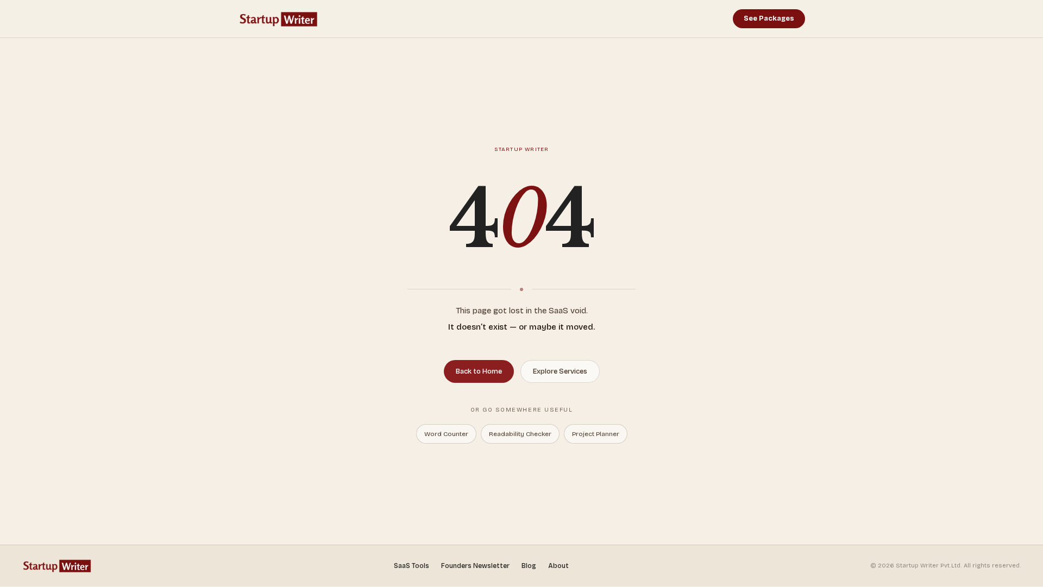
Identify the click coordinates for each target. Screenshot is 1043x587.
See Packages (769, 18)
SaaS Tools (411, 566)
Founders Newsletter (475, 566)
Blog (529, 566)
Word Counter (446, 434)
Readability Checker (520, 434)
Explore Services (560, 371)
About (558, 566)
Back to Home (479, 371)
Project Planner (595, 434)
